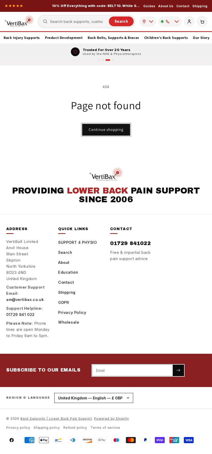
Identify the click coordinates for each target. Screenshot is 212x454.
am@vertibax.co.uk (25, 299)
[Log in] (189, 21)
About (64, 262)
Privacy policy (18, 428)
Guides (149, 6)
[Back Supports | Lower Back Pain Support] (19, 21)
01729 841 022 (20, 314)
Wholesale (68, 322)
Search (121, 21)
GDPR (63, 302)
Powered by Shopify (111, 419)
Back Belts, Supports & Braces (113, 37)
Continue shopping (106, 129)
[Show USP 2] (103, 60)
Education (68, 272)
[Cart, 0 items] (202, 21)
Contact (182, 6)
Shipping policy (47, 428)
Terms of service (105, 428)
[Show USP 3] (107, 60)
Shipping (199, 6)
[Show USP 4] (112, 60)
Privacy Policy (72, 312)
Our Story (201, 37)
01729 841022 (130, 243)
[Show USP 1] (99, 60)
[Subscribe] (178, 370)
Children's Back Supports (166, 37)
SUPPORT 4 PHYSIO (77, 242)
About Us (165, 6)
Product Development (63, 37)
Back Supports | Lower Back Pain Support (56, 419)
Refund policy (75, 428)
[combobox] (78, 21)
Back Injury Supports (22, 37)
